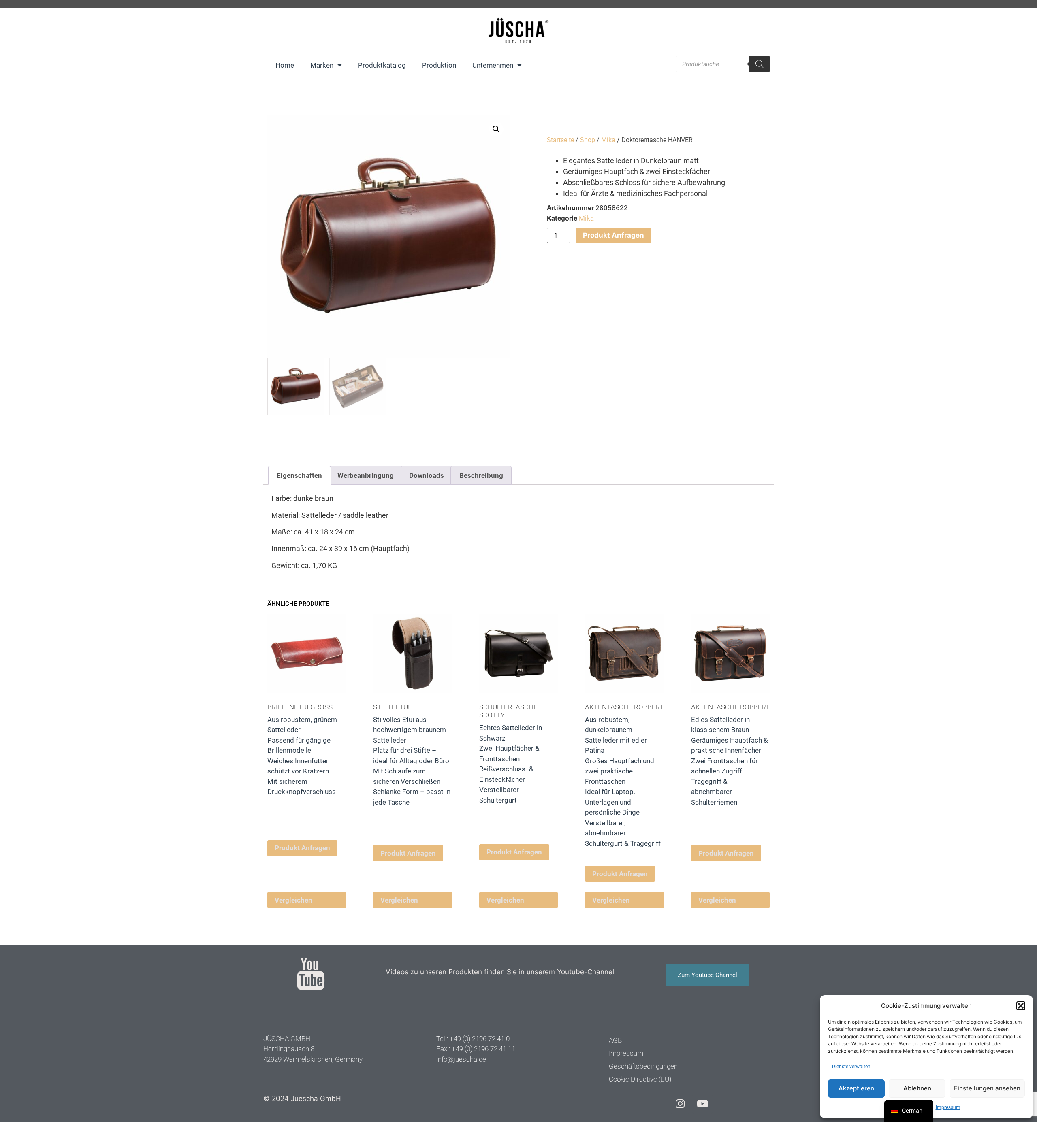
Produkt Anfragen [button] (302, 848)
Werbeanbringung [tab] (365, 475)
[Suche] (759, 64)
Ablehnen (917, 1088)
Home (284, 65)
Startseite (560, 140)
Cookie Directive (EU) (640, 1079)
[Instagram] (680, 1104)
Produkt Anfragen (613, 235)
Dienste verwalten (851, 1066)
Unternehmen (492, 65)
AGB (615, 1040)
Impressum (948, 1107)
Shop (587, 140)
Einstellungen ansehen (987, 1088)
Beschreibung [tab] (481, 475)
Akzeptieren (856, 1088)
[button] (1021, 1006)
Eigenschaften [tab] (299, 475)
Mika (608, 140)
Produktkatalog (382, 65)
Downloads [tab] (426, 475)
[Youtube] (702, 1104)
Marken (321, 65)
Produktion (439, 65)
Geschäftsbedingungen (643, 1066)
